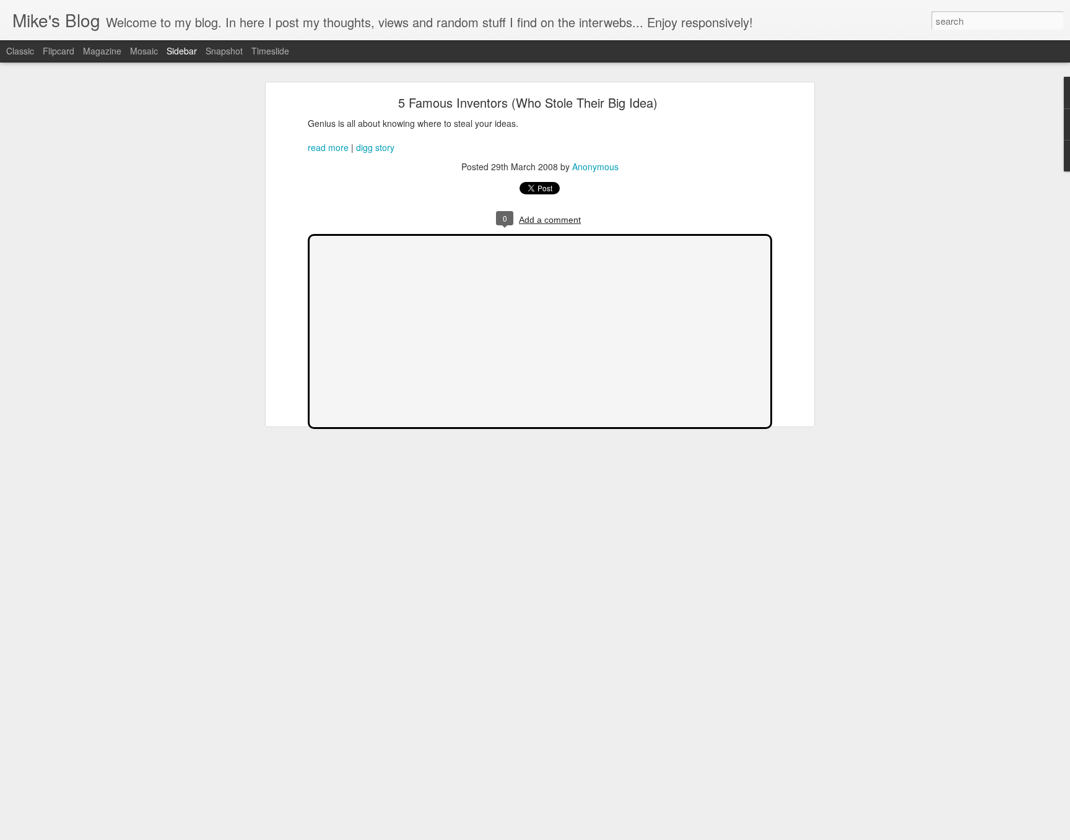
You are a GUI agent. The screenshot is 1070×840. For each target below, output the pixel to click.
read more (328, 147)
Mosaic (144, 51)
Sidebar (182, 51)
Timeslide (270, 51)
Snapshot (224, 51)
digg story (375, 147)
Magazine (102, 51)
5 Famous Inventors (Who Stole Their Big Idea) (528, 102)
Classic (20, 51)
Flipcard (58, 51)
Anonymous (595, 166)
